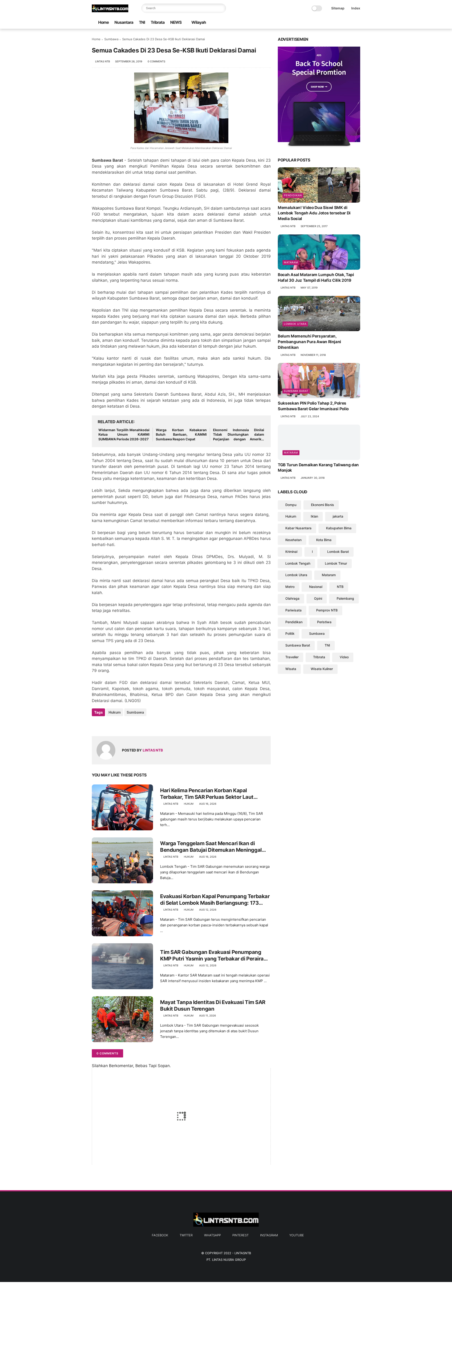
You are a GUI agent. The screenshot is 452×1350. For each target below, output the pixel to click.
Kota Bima (323, 540)
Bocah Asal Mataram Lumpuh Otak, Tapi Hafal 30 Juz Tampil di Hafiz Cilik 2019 (316, 277)
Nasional (315, 587)
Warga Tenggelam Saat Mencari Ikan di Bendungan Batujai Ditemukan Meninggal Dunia (211, 846)
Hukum (115, 712)
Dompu (290, 505)
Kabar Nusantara (298, 528)
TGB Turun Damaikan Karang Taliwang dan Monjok (318, 467)
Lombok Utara (295, 323)
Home (103, 22)
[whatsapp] (335, 22)
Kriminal (291, 552)
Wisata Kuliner (322, 669)
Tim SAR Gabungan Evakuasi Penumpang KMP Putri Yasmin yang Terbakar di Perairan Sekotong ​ (213, 955)
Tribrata (158, 22)
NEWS (176, 22)
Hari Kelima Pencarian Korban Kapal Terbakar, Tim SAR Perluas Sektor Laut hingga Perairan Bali (207, 793)
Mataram (291, 262)
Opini (318, 598)
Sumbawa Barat (296, 391)
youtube (296, 1235)
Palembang (345, 598)
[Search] (221, 8)
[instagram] (350, 22)
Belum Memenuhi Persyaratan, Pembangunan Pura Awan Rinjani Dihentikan (309, 342)
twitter (186, 1235)
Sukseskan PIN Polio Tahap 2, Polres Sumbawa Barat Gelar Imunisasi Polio (313, 406)
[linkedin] (133, 725)
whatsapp (212, 1235)
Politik (290, 633)
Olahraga (292, 598)
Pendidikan (293, 195)
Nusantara (123, 22)
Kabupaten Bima (338, 528)
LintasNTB (242, 1253)
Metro (290, 587)
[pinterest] (342, 22)
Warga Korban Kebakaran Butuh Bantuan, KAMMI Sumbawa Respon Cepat (181, 434)
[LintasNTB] (110, 10)
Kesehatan (293, 540)
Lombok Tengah (297, 563)
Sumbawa (111, 39)
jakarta (338, 516)
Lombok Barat (338, 552)
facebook (160, 1235)
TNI (142, 22)
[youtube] (357, 22)
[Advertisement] (141, 1315)
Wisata (290, 669)
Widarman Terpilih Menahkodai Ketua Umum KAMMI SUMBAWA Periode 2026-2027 (123, 434)
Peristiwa (324, 622)
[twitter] (327, 22)
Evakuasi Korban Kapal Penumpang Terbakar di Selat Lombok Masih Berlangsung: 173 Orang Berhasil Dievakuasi (215, 899)
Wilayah (198, 22)
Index (355, 8)
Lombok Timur (336, 563)
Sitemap (337, 8)
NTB (340, 587)
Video (344, 657)
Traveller (292, 657)
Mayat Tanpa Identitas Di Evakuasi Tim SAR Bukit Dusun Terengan (212, 1005)
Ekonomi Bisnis (322, 505)
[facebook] (320, 22)
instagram (269, 1235)
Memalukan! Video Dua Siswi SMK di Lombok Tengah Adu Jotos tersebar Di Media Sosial (314, 213)
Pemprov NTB (327, 610)
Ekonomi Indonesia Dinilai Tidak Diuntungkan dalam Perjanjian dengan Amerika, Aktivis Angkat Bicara (238, 435)
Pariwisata (293, 610)
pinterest (240, 1235)
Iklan (314, 516)
